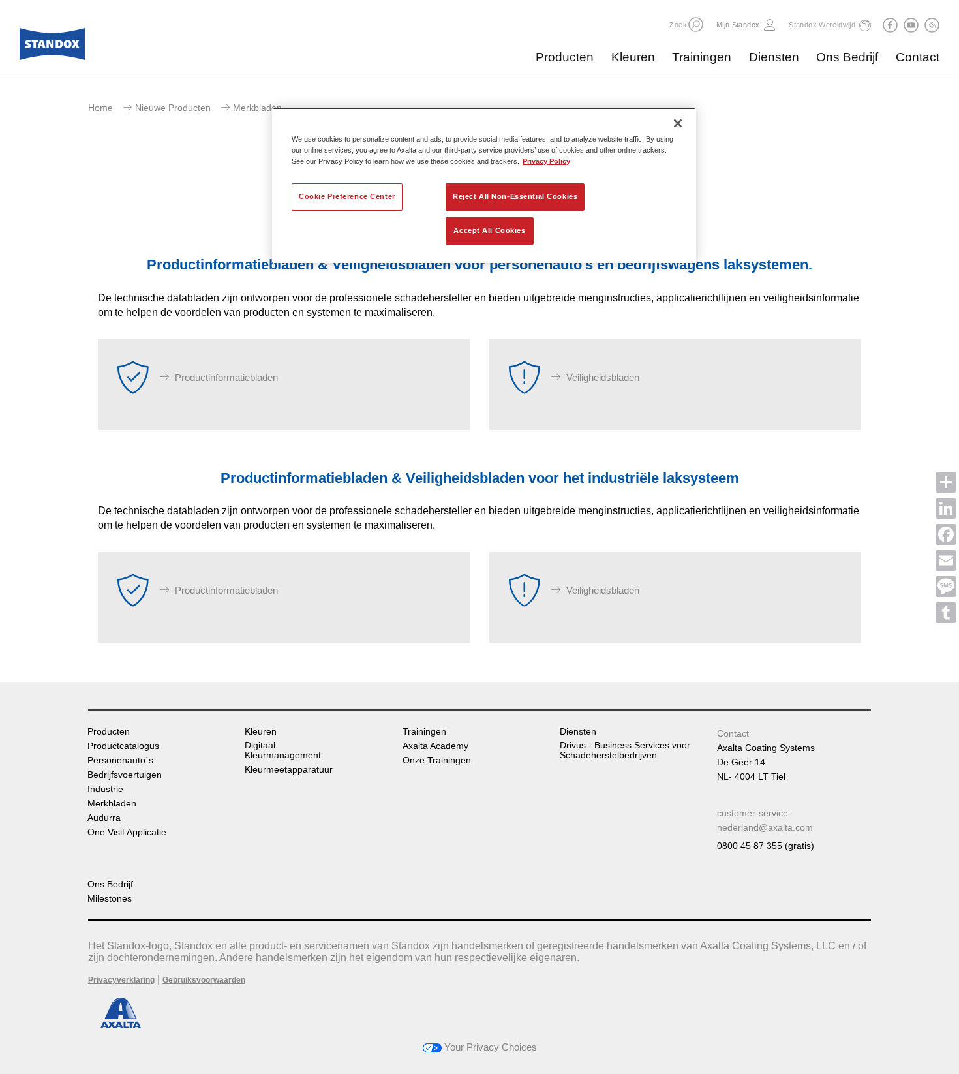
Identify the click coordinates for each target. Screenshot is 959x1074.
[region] (484, 185)
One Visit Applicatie (126, 832)
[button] (695, 24)
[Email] (946, 560)
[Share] (946, 482)
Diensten (774, 57)
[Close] (677, 123)
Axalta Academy (435, 746)
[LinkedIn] (946, 508)
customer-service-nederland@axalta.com (765, 820)
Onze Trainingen (437, 760)
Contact (917, 57)
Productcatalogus (123, 746)
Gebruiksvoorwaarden (203, 980)
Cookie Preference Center (347, 196)
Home (100, 107)
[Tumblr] (946, 613)
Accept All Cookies (489, 230)
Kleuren (633, 57)
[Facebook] (946, 534)
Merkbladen (111, 803)
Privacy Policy (546, 161)
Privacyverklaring (121, 980)
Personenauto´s (120, 760)
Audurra (104, 818)
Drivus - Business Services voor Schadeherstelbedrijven (625, 750)
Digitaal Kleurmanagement (283, 750)
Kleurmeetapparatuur (289, 770)
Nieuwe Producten (173, 107)
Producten (565, 57)
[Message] (946, 587)
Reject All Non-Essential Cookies (515, 196)
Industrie (105, 789)
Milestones (109, 899)
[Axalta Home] (52, 48)
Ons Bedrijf (847, 57)
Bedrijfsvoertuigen (124, 775)
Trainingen (701, 57)
